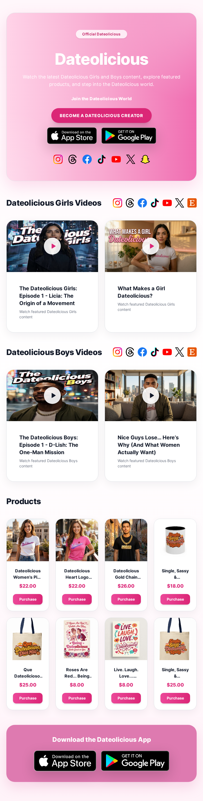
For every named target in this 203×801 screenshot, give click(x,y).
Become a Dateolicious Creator (101, 115)
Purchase (27, 599)
